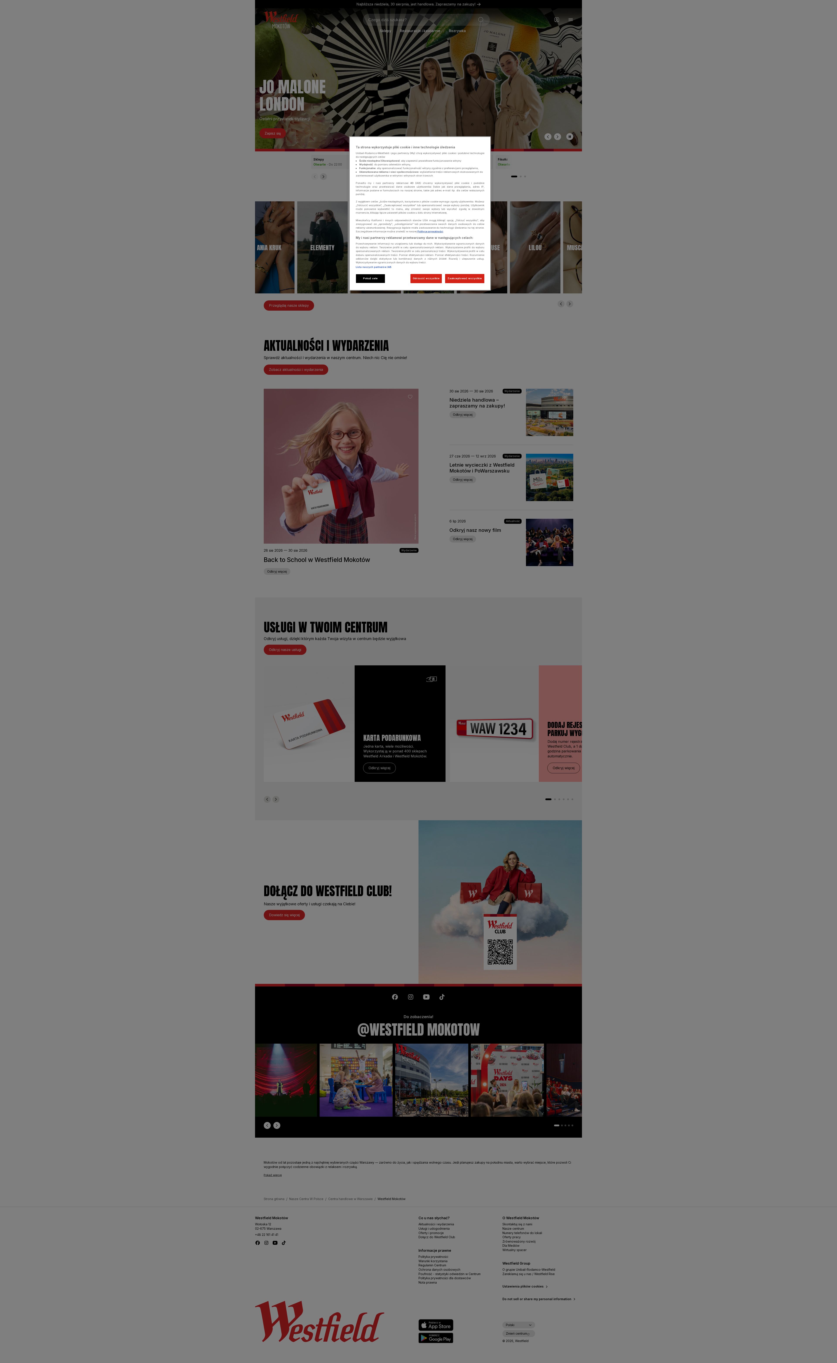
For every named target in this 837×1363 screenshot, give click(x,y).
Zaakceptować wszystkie (464, 278)
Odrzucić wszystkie (426, 278)
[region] (420, 213)
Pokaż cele (370, 278)
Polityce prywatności (430, 231)
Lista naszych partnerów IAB (373, 267)
